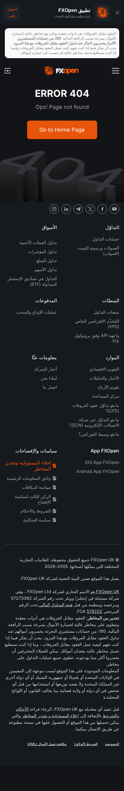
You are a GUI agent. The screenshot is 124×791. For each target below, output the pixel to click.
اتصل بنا (50, 387)
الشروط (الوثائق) (86, 744)
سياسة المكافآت (36, 487)
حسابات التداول (105, 238)
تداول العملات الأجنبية (38, 242)
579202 (94, 611)
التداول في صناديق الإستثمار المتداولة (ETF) (32, 281)
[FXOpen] (61, 71)
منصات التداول (106, 312)
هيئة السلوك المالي (55, 604)
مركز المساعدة (105, 395)
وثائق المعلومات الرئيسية (29, 478)
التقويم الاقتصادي (104, 369)
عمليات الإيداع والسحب (36, 312)
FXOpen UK (107, 591)
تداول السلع (46, 260)
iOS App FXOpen (102, 462)
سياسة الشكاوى (37, 519)
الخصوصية (112, 744)
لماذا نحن (49, 378)
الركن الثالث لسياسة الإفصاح (33, 499)
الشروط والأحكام (35, 510)
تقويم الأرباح (108, 387)
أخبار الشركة (45, 369)
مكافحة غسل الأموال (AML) (47, 744)
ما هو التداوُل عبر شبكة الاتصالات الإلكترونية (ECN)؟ (94, 422)
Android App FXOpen (97, 471)
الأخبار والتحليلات (104, 378)
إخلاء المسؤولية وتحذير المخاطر (28, 466)
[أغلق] (117, 13)
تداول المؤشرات (42, 251)
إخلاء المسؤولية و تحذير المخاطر (50, 715)
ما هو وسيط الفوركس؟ (99, 434)
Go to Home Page (62, 130)
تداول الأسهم (45, 269)
